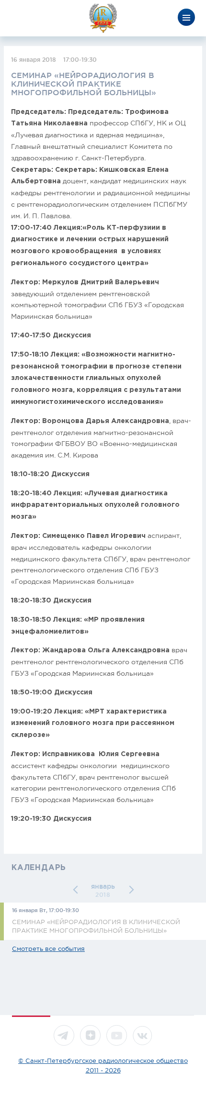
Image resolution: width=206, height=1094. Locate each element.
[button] (77, 889)
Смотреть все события (48, 948)
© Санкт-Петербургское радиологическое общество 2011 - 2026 (103, 1065)
